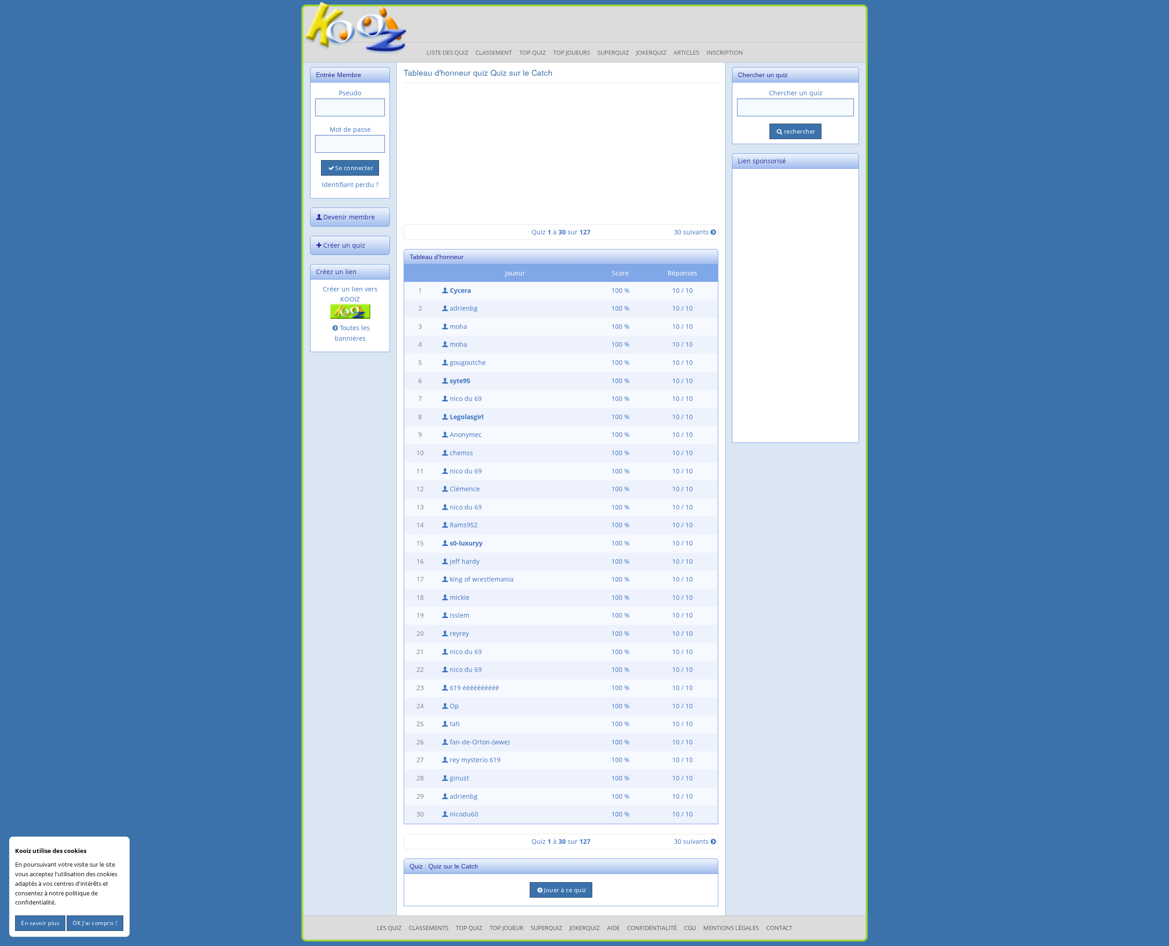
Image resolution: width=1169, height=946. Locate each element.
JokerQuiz (651, 52)
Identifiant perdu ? (350, 184)
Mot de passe (350, 129)
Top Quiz (532, 52)
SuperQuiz (546, 928)
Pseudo (350, 92)
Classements (428, 928)
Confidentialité (652, 928)
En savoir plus (40, 923)
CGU (690, 928)
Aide (613, 928)
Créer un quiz (344, 245)
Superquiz (613, 52)
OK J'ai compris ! (95, 923)
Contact (779, 928)
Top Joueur (506, 928)
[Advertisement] (561, 154)
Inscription (724, 52)
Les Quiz (389, 928)
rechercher (800, 131)
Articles (686, 52)
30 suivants (691, 232)
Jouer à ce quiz (565, 890)
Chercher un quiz (795, 92)
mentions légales (731, 928)
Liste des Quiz (447, 52)
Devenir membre (349, 217)
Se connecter (354, 168)
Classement (493, 52)
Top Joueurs (571, 52)
